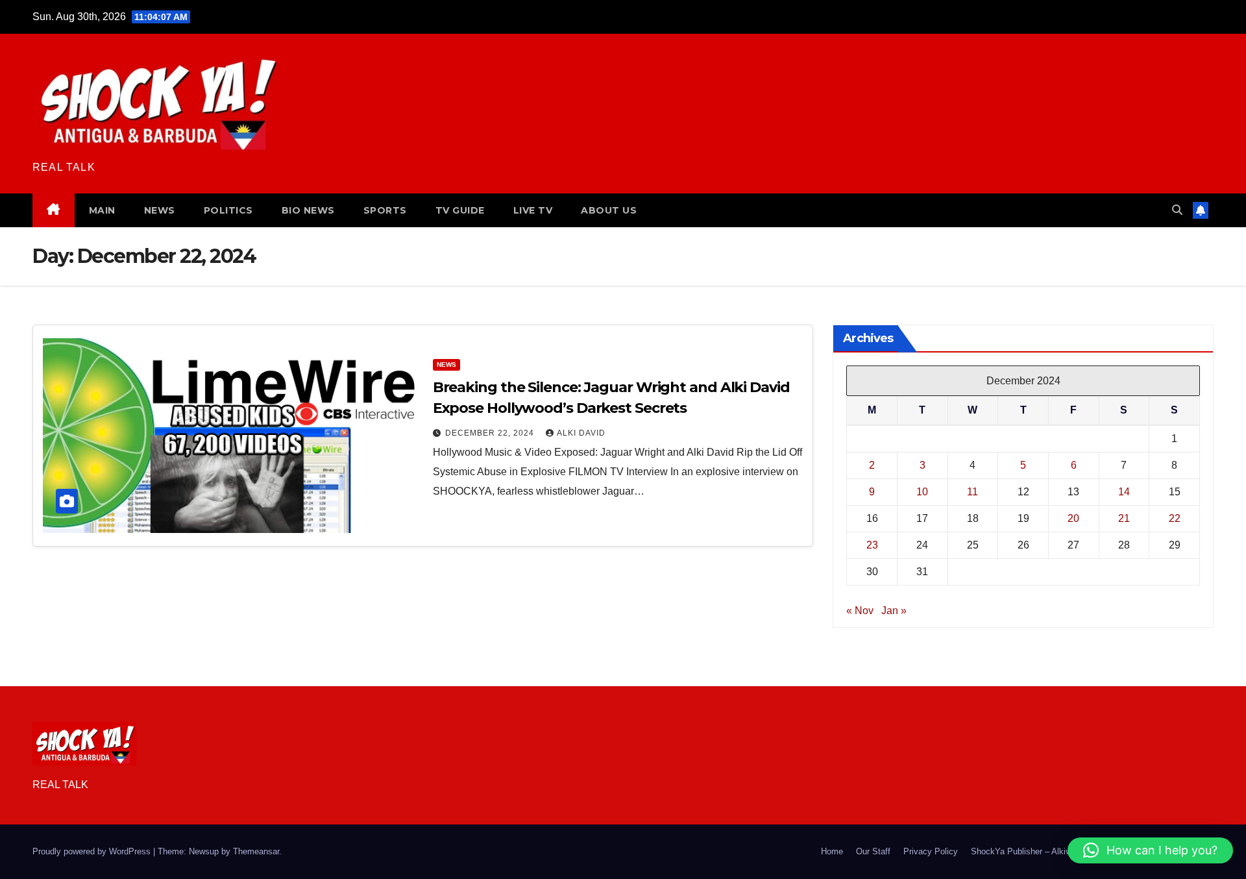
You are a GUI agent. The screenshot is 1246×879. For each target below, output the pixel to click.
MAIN (102, 210)
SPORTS (385, 210)
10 (922, 491)
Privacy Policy (930, 851)
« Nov (859, 610)
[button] (1177, 210)
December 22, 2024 (491, 433)
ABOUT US (609, 210)
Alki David (581, 433)
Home (832, 851)
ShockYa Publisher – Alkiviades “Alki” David (1053, 851)
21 (1124, 518)
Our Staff (873, 851)
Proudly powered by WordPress (92, 851)
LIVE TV (533, 210)
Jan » (894, 610)
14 (1124, 491)
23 (872, 545)
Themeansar (256, 851)
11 (972, 491)
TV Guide (460, 210)
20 (1073, 518)
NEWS (159, 210)
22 (1174, 518)
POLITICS (228, 210)
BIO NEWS (308, 210)
